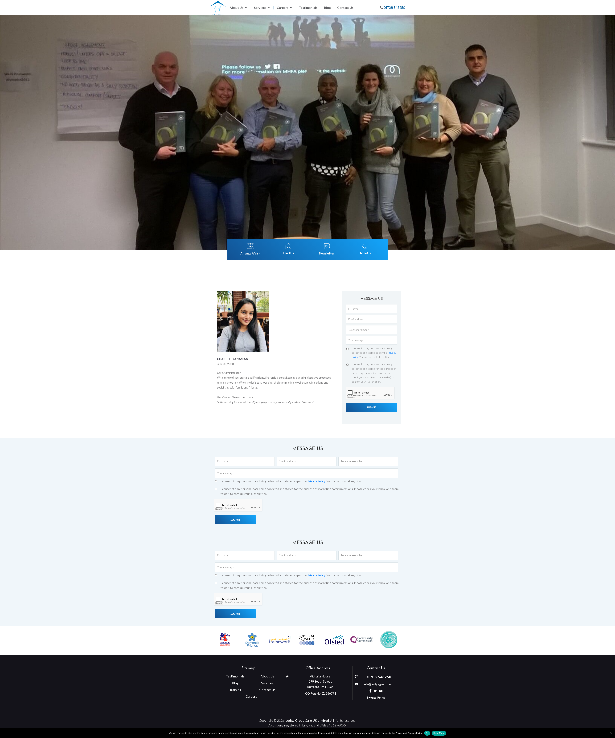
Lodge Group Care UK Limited (307, 720)
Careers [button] (282, 7)
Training (235, 690)
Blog (327, 7)
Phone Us (364, 253)
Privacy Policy (316, 481)
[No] (611, 733)
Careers (251, 696)
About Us (267, 676)
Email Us (288, 253)
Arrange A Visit (250, 253)
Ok (427, 733)
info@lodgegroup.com (378, 684)
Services (260, 7)
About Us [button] (236, 7)
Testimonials (308, 7)
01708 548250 (378, 677)
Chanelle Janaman (232, 359)
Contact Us (345, 7)
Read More (439, 733)
